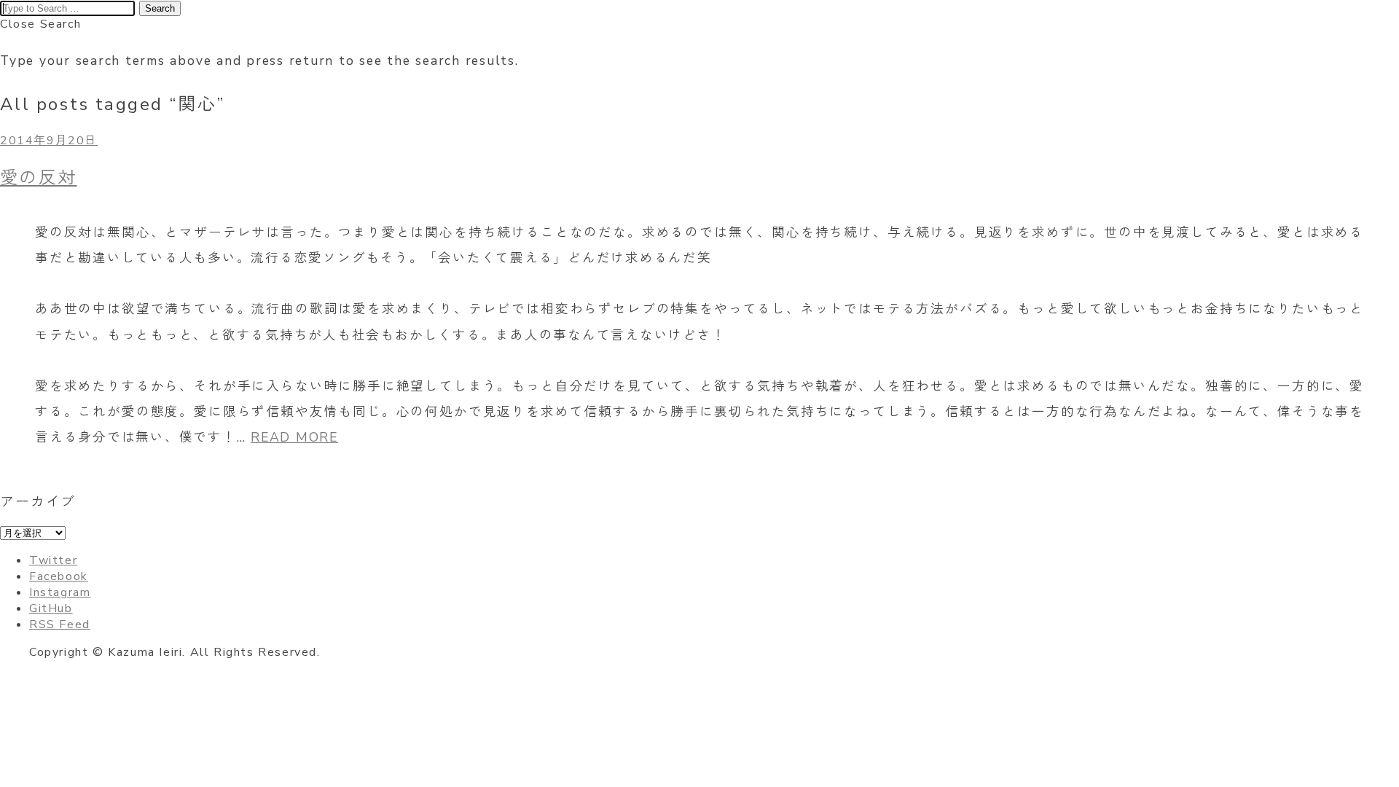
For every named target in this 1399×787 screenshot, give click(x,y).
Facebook (58, 576)
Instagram (59, 592)
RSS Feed (59, 624)
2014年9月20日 (49, 141)
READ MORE (294, 437)
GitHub (51, 608)
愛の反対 (38, 177)
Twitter (53, 560)
